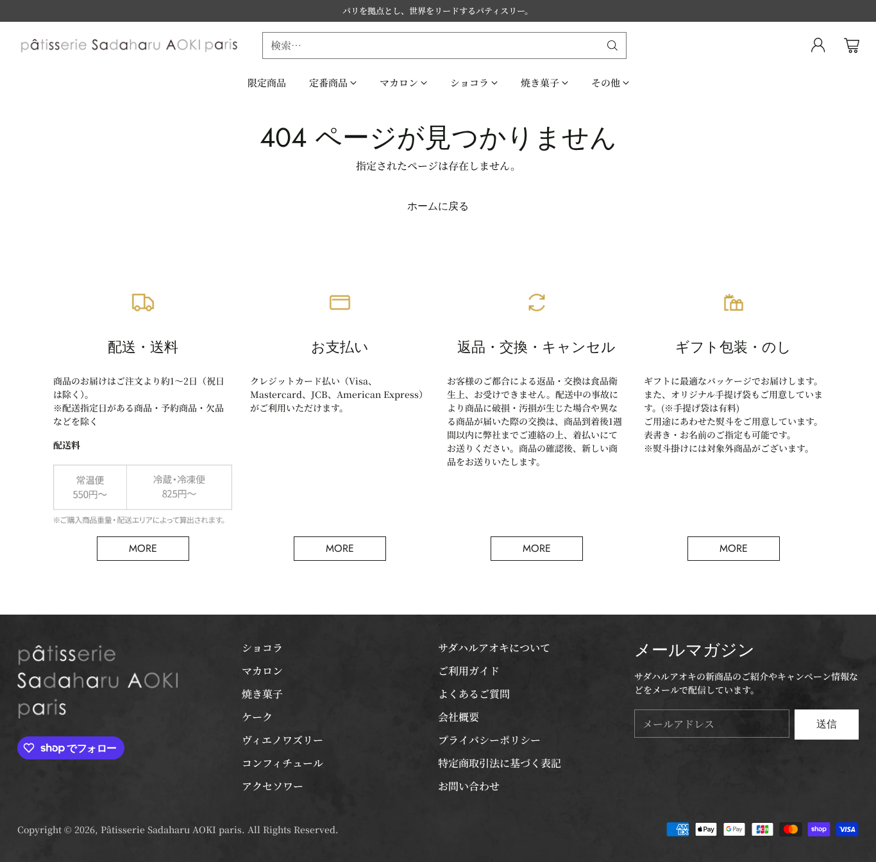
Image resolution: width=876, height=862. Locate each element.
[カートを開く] (851, 45)
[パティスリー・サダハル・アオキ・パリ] (129, 45)
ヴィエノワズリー (282, 740)
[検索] (612, 45)
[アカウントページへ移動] (818, 45)
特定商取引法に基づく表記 (499, 763)
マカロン (262, 670)
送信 (826, 724)
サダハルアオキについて (494, 647)
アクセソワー (272, 786)
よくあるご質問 (474, 693)
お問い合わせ (469, 786)
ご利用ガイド (469, 670)
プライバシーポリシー (489, 740)
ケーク (257, 716)
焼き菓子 (262, 693)
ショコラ (262, 647)
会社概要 (458, 716)
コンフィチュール (282, 763)
